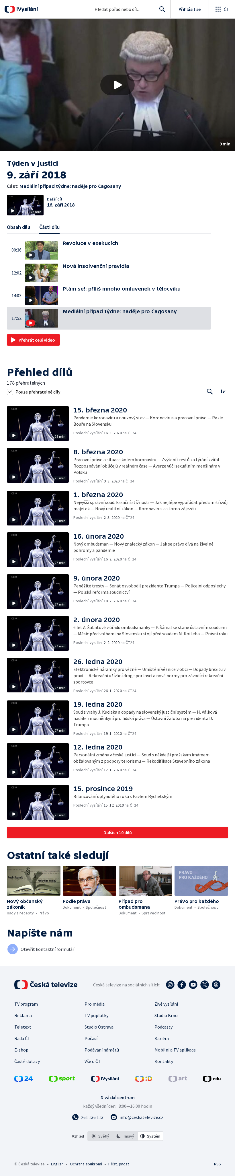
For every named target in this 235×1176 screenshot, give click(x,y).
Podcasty (163, 1027)
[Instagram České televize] (170, 984)
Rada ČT (22, 1038)
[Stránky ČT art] (178, 1080)
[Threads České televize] (216, 984)
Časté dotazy (27, 1061)
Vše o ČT (93, 1061)
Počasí (91, 1038)
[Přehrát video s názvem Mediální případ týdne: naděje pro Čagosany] (117, 85)
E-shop (21, 1050)
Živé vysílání (166, 1004)
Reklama (23, 1015)
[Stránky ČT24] (23, 1080)
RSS (217, 1164)
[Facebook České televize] (181, 984)
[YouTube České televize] (193, 984)
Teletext (22, 1027)
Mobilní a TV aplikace (175, 1050)
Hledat (162, 9)
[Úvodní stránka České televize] (46, 984)
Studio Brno (166, 1015)
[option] (100, 1136)
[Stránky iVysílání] (105, 1080)
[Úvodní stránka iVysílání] (26, 9)
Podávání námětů (102, 1050)
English (57, 1164)
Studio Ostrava (99, 1027)
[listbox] (125, 1136)
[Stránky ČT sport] (62, 1080)
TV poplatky (96, 1015)
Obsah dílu (18, 227)
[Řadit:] (223, 391)
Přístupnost (118, 1164)
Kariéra (161, 1038)
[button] (117, 85)
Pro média (95, 1004)
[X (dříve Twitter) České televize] (204, 984)
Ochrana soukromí (86, 1164)
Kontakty (163, 1061)
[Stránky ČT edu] (212, 1080)
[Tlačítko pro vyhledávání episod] (210, 391)
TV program (26, 1004)
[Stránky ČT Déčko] (143, 1080)
